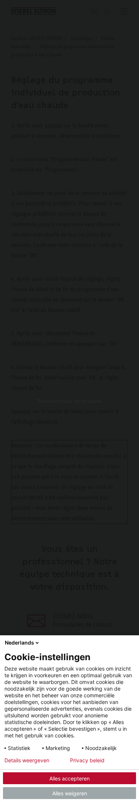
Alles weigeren (69, 793)
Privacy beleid (87, 760)
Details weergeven (26, 760)
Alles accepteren (69, 778)
